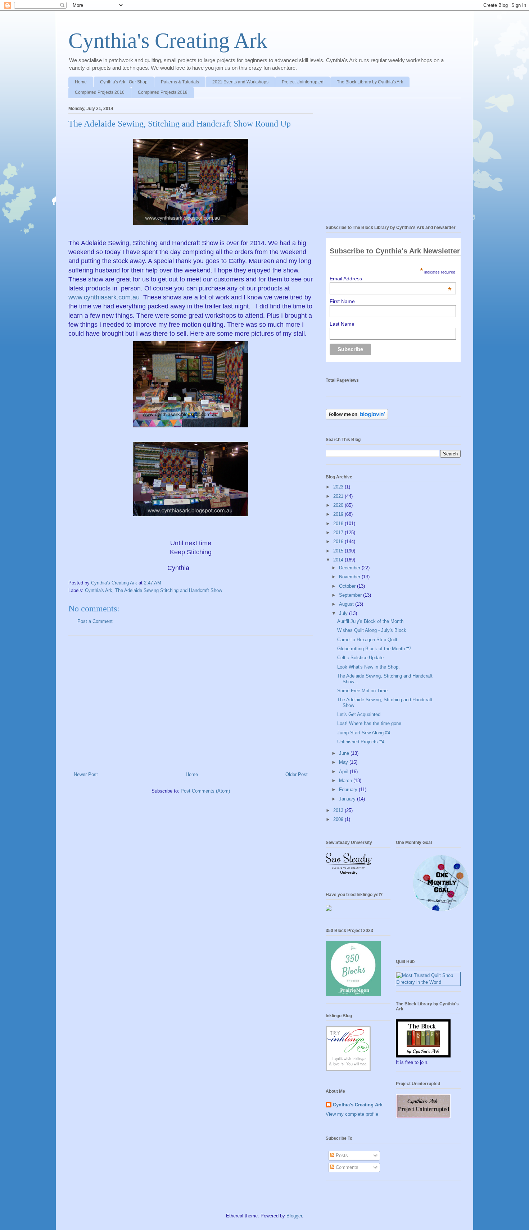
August (347, 604)
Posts (341, 1155)
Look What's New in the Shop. (368, 667)
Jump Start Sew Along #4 (363, 732)
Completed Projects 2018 (162, 92)
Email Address (391, 278)
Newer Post (86, 774)
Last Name (342, 324)
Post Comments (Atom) (205, 791)
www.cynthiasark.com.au (104, 297)
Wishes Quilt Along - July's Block (371, 630)
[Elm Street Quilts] (441, 911)
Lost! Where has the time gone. (370, 723)
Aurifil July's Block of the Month (370, 621)
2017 (339, 532)
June (345, 753)
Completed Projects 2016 (100, 92)
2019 (339, 514)
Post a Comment (95, 621)
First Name (342, 301)
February (349, 789)
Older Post (296, 774)
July (344, 613)
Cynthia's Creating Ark (167, 40)
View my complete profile (352, 1114)
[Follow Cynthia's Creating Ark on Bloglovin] (357, 418)
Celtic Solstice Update (360, 657)
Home (81, 81)
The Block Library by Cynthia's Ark (370, 81)
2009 (339, 819)
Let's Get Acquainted (358, 714)
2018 (339, 523)
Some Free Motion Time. (363, 690)
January (348, 799)
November (350, 576)
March (346, 780)
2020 (339, 505)
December (350, 567)
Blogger (294, 1215)
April (344, 771)
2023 (339, 487)
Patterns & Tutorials (180, 81)
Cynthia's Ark (98, 590)
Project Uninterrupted (303, 81)
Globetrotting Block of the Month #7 (374, 648)
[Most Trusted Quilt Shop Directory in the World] (428, 982)
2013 (339, 810)
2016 (339, 541)
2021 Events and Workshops (240, 81)
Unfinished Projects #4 (360, 741)
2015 (339, 551)
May (344, 762)
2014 (339, 560)
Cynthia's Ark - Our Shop (124, 81)
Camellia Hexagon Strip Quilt (367, 639)
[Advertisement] (191, 701)
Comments (346, 1167)
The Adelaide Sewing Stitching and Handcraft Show (168, 590)
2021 (339, 496)
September (351, 595)
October (348, 586)
